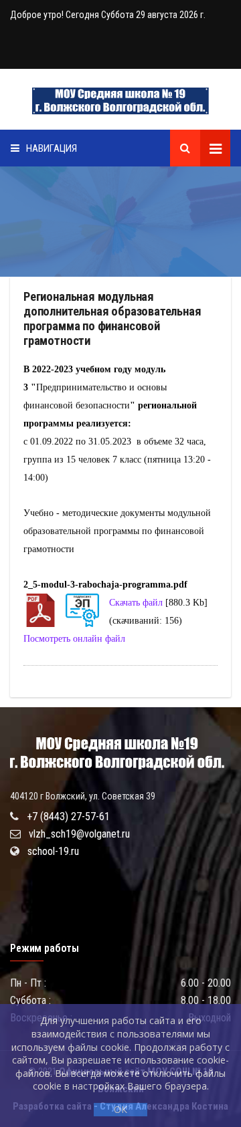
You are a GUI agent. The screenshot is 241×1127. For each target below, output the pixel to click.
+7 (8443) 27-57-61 (68, 816)
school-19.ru (53, 851)
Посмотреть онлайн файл (74, 639)
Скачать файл (136, 603)
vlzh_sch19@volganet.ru (79, 834)
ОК (120, 1109)
